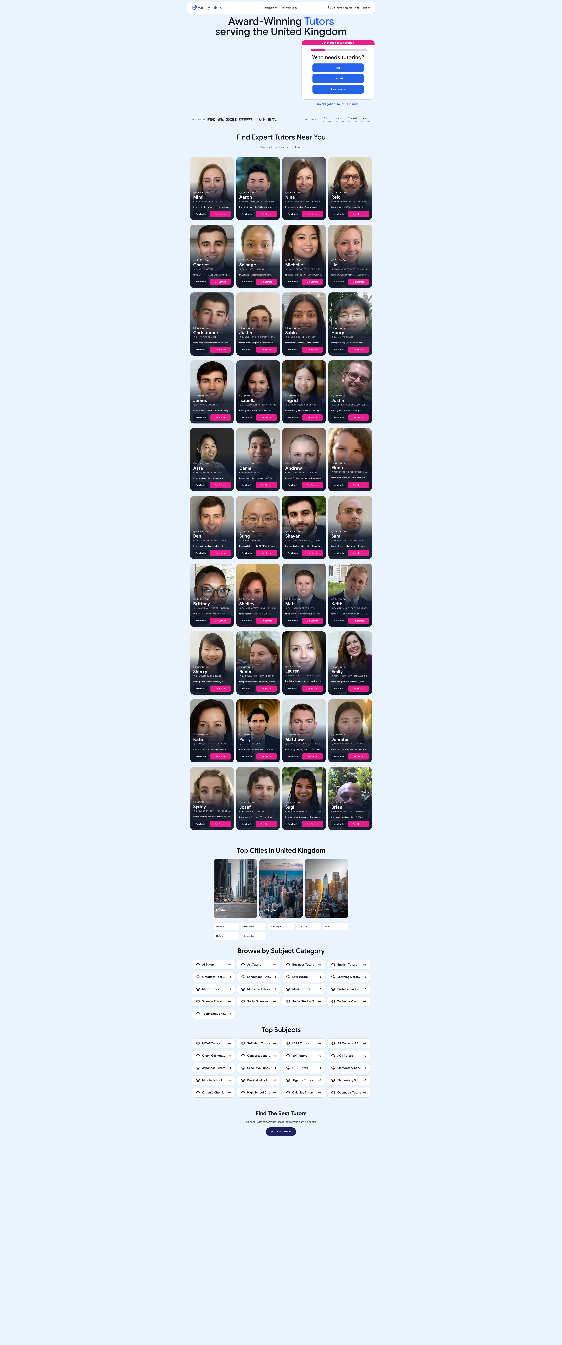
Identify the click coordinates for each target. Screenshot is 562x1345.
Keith (336, 604)
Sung (244, 536)
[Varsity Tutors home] (207, 7)
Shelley (247, 604)
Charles (201, 265)
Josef (245, 807)
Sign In (366, 7)
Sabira (292, 332)
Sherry (200, 671)
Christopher (206, 332)
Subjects (269, 7)
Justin (245, 332)
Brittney (201, 604)
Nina (290, 197)
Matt (290, 604)
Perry (245, 739)
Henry (337, 332)
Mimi (198, 197)
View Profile (201, 214)
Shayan (292, 536)
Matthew (294, 739)
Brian (336, 807)
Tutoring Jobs (289, 7)
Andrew (293, 468)
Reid (336, 197)
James (200, 400)
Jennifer (340, 739)
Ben (197, 536)
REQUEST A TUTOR (281, 1131)
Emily (337, 671)
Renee (246, 671)
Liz (334, 265)
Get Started (220, 214)
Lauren (292, 671)
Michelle (294, 265)
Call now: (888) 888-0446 (345, 7)
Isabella (247, 400)
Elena (337, 467)
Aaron (245, 197)
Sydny (199, 806)
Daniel (246, 468)
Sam (335, 536)
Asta (198, 468)
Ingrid (291, 400)
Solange (247, 265)
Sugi (289, 807)
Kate (198, 739)
